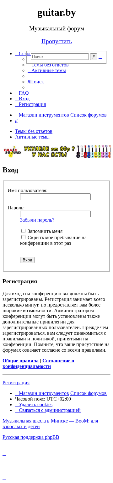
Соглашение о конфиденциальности (38, 363)
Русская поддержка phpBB (31, 437)
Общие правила (21, 360)
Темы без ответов (33, 131)
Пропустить (56, 41)
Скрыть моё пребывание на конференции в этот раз (53, 240)
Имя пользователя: (27, 190)
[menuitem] (48, 64)
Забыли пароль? (37, 220)
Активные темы (32, 136)
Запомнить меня (44, 231)
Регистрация (16, 382)
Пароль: (16, 207)
